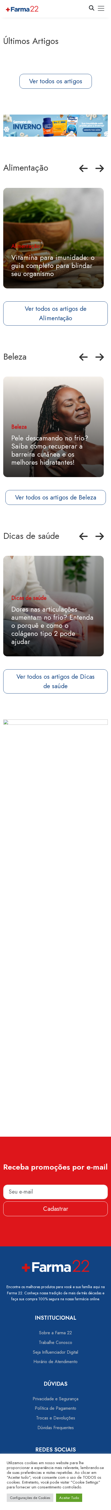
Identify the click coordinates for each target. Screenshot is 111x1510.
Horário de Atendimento (55, 1362)
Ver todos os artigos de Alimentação (55, 313)
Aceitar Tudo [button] (69, 1497)
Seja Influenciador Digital (55, 1352)
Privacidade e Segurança (55, 1399)
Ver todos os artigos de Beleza (55, 497)
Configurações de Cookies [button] (30, 1497)
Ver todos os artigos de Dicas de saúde (55, 681)
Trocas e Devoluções (55, 1418)
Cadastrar (55, 1208)
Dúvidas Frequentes (55, 1428)
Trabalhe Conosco (55, 1342)
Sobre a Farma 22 (55, 1333)
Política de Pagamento (55, 1408)
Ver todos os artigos (55, 81)
